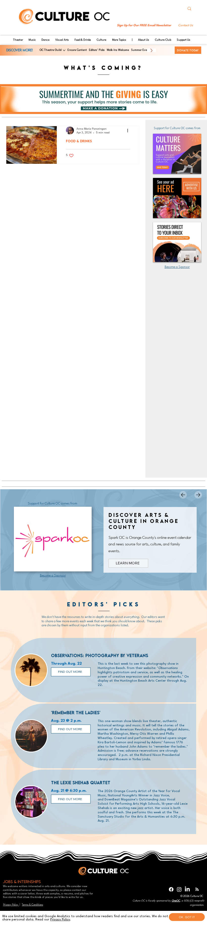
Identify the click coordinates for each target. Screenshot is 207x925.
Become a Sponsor (177, 267)
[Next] (198, 495)
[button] (185, 25)
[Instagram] (179, 889)
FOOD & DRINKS (79, 141)
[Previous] (183, 495)
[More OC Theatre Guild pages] (64, 50)
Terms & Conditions (32, 905)
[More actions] (129, 130)
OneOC (176, 900)
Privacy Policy (11, 905)
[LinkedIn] (187, 889)
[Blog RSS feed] (197, 889)
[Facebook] (171, 889)
